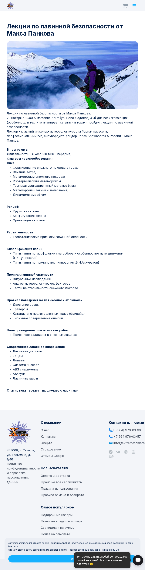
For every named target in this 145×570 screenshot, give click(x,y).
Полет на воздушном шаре (61, 521)
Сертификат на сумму (57, 528)
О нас (45, 430)
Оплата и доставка (55, 476)
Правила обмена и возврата (62, 495)
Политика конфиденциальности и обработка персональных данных (23, 473)
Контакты (48, 436)
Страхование (51, 449)
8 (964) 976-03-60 (127, 430)
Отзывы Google (52, 456)
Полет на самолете (55, 534)
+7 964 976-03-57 (127, 436)
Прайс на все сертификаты (62, 482)
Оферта (46, 443)
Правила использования (59, 488)
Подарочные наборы (56, 515)
